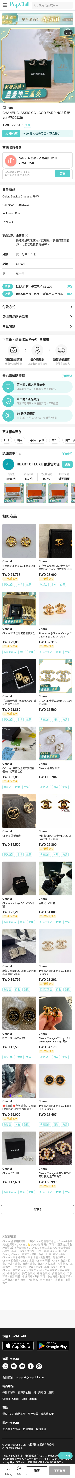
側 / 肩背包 (39, 1392)
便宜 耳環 (15, 1276)
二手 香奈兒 (50, 1270)
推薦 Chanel (35, 1270)
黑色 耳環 (45, 1257)
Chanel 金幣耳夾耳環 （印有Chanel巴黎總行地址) (29, 1241)
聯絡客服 (20, 1413)
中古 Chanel (19, 1270)
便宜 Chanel (35, 1267)
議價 (37, 1470)
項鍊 (20, 440)
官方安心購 (24, 1392)
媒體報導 (41, 1429)
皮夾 (51, 1392)
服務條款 (33, 1413)
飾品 (55, 1254)
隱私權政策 (47, 1413)
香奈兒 (25, 1254)
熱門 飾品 (45, 1280)
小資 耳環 (27, 1276)
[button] (11, 477)
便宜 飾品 (20, 1280)
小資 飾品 (33, 1280)
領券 (62, 173)
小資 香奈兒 (13, 1273)
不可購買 (59, 1470)
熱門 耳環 (40, 1276)
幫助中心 (7, 1413)
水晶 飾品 (63, 1264)
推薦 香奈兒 (58, 1273)
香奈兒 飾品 (36, 1264)
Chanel (20, 264)
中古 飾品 (58, 1280)
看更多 (37, 1209)
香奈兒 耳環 (21, 1264)
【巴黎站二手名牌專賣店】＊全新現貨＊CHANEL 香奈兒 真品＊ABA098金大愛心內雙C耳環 (37, 1247)
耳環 (33, 254)
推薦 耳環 (65, 1276)
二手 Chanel (19, 1267)
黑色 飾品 (58, 1257)
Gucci (15, 1398)
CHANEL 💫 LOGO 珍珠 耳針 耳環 (35, 1244)
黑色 (34, 1254)
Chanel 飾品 (59, 1260)
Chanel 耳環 (43, 1260)
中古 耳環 (52, 1276)
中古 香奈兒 (43, 1273)
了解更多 (67, 376)
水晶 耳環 (50, 1264)
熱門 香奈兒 (28, 1273)
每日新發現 (8, 1392)
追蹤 (67, 464)
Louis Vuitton (29, 1398)
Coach (6, 1398)
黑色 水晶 (33, 1257)
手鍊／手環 (37, 440)
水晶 (41, 1254)
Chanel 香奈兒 (10, 1260)
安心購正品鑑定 (11, 1429)
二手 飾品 (7, 1280)
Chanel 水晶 (27, 1260)
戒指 (54, 440)
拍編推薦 (28, 1429)
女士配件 (21, 254)
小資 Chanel (51, 1267)
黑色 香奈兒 (19, 1257)
